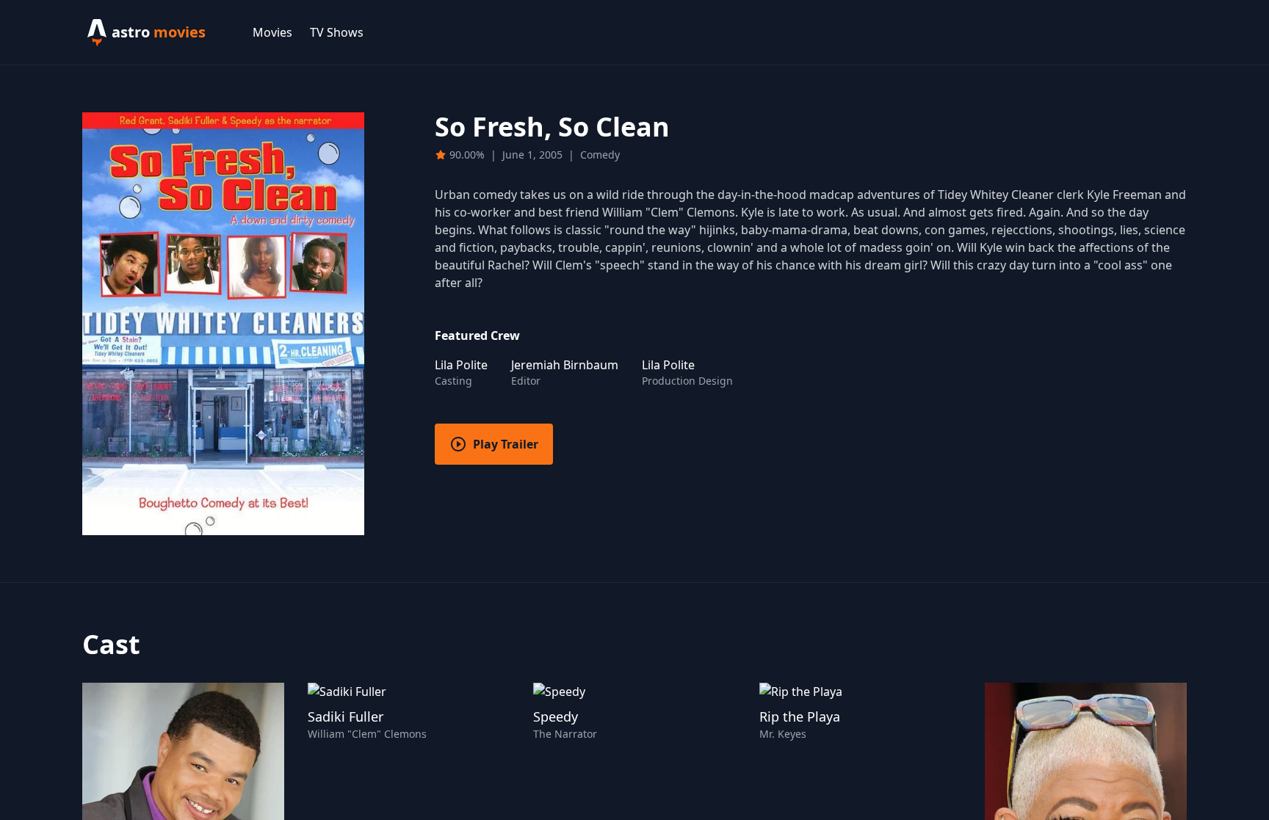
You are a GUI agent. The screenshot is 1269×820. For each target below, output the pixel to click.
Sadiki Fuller (345, 716)
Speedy (555, 716)
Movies (272, 32)
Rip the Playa (799, 716)
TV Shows (337, 32)
